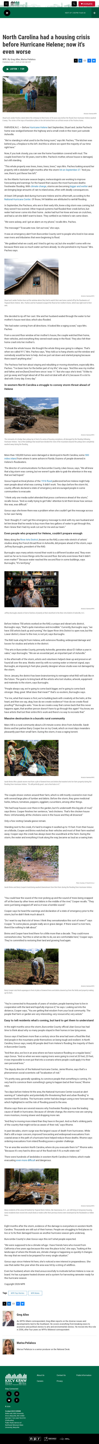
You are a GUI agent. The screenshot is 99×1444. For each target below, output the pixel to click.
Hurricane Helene (39, 127)
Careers (40, 1381)
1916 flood (46, 481)
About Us (40, 1375)
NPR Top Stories (17, 1293)
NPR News (35, 1293)
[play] (7, 12)
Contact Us (61, 1375)
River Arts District (29, 539)
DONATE (88, 4)
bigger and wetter (79, 186)
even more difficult (25, 1160)
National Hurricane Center (17, 199)
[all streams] (95, 13)
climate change (38, 186)
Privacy (60, 1381)
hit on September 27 (70, 169)
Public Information (83, 1375)
